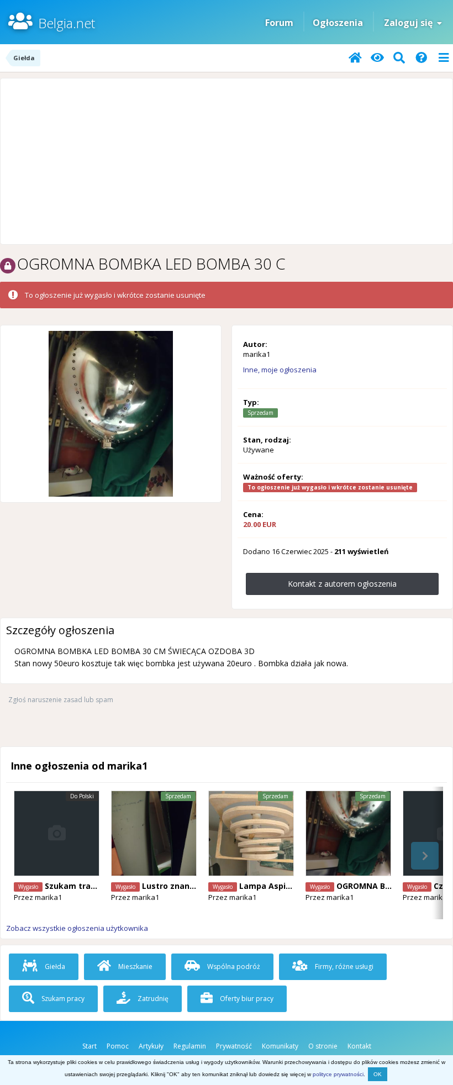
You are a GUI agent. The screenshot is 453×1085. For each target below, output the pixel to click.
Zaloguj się (410, 23)
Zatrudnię (152, 998)
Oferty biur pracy (245, 998)
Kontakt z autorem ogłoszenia (342, 583)
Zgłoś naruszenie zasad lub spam (60, 699)
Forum (279, 23)
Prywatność (234, 1046)
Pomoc (118, 1046)
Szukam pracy (62, 998)
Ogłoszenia (338, 23)
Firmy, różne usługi (343, 966)
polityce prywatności (338, 1074)
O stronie (323, 1046)
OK (377, 1074)
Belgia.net (66, 23)
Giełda (54, 966)
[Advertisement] (226, 161)
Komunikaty (280, 1046)
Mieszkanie (134, 966)
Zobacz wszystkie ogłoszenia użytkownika (77, 928)
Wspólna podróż (233, 966)
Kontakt (359, 1046)
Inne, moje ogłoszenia (280, 370)
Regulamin (189, 1046)
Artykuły (151, 1046)
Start (89, 1046)
